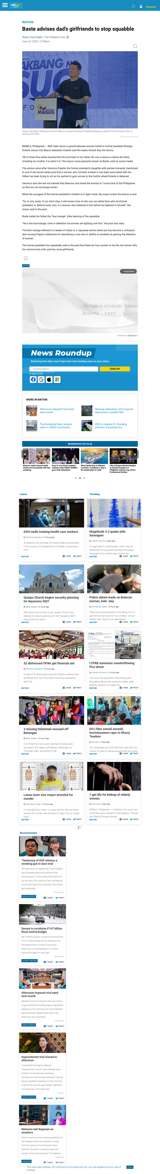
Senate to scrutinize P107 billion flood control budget (41, 930)
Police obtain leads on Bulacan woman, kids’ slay (110, 599)
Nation (27, 22)
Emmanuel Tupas (99, 607)
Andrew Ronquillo (99, 672)
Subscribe (151, 7)
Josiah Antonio (98, 541)
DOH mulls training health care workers (51, 532)
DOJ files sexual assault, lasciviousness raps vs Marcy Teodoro (109, 732)
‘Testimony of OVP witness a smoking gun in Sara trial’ (39, 862)
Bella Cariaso (31, 607)
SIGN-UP (115, 368)
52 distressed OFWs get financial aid (49, 663)
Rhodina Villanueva (34, 537)
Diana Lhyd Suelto (32, 37)
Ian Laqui (95, 742)
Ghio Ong (96, 804)
